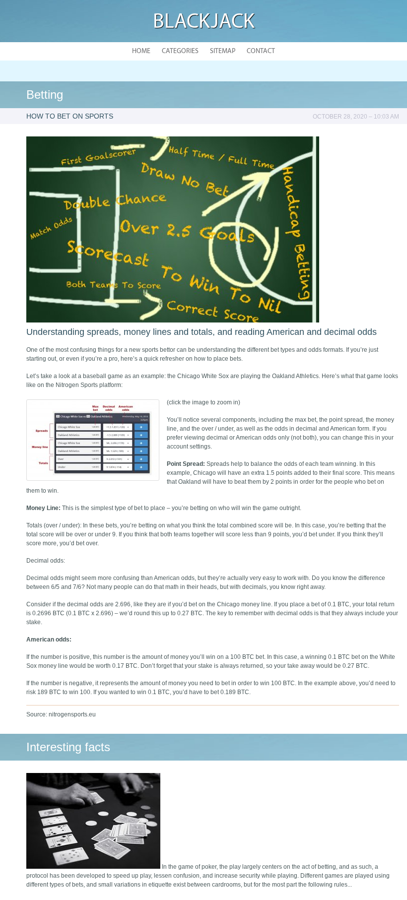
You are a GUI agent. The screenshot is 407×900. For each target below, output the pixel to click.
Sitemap (222, 51)
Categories (180, 51)
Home (141, 51)
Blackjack (204, 22)
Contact (261, 51)
